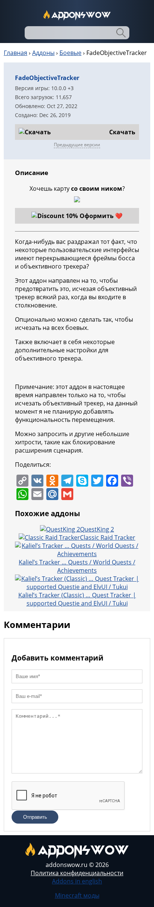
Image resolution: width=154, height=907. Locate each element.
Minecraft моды (77, 895)
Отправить (35, 817)
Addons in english (77, 881)
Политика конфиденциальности (77, 873)
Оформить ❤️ (101, 216)
